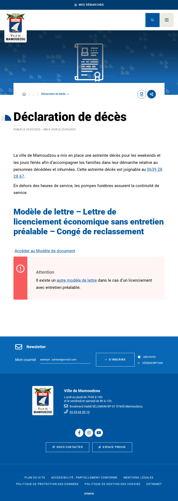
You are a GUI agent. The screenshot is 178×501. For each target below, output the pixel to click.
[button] (152, 20)
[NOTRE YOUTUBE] (98, 432)
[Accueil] (24, 94)
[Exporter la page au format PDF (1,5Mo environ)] (141, 94)
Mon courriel (25, 359)
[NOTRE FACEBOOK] (79, 432)
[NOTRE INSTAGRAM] (89, 432)
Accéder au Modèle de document (45, 250)
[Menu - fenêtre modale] (167, 20)
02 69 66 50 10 (80, 412)
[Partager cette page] (151, 94)
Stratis (89, 493)
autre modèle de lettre (77, 280)
